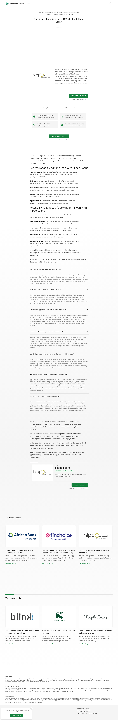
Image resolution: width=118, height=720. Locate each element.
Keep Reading (17, 715)
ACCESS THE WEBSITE (80, 485)
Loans (28, 4)
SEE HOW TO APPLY (78, 96)
